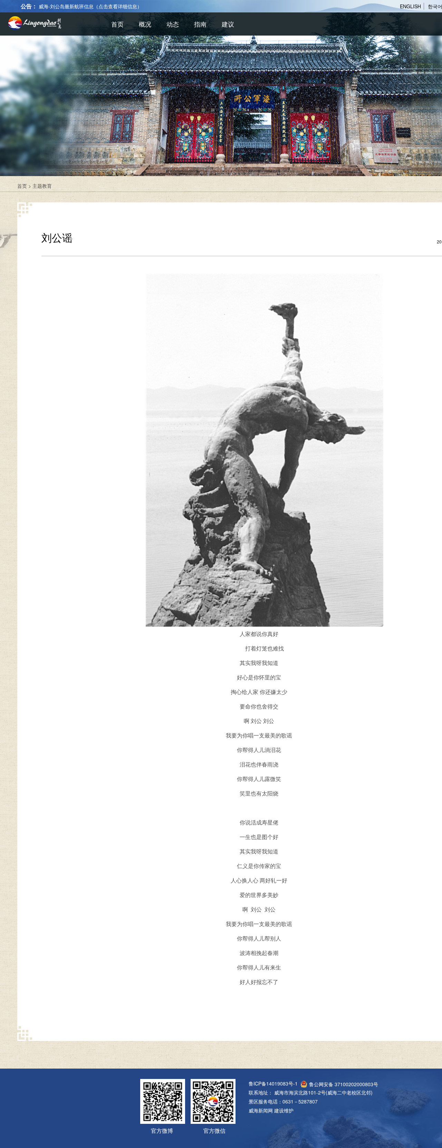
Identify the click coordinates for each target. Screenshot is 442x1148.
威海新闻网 (261, 1110)
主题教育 (42, 185)
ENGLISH (410, 6)
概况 (145, 23)
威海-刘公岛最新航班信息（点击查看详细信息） (90, 6)
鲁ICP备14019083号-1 (273, 1083)
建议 (228, 23)
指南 (200, 23)
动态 (172, 23)
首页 (117, 23)
